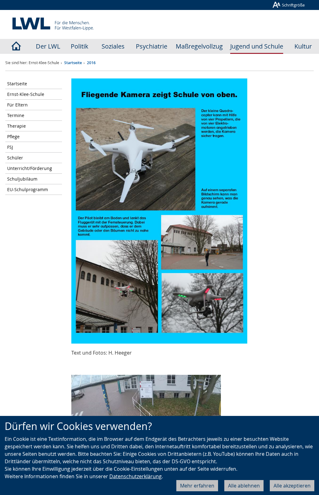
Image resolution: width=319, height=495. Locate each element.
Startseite (73, 62)
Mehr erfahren (197, 485)
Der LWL (48, 46)
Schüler (15, 158)
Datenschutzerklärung (135, 476)
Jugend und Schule (256, 46)
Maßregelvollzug (199, 46)
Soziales (113, 46)
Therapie (16, 126)
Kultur (303, 46)
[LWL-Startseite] (16, 46)
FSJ (10, 147)
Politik (79, 46)
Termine (15, 115)
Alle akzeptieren (292, 485)
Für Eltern (17, 105)
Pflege (13, 136)
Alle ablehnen (244, 485)
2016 (91, 62)
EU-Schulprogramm (27, 189)
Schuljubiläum (22, 179)
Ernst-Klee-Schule (25, 94)
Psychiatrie (151, 46)
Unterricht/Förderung (29, 168)
